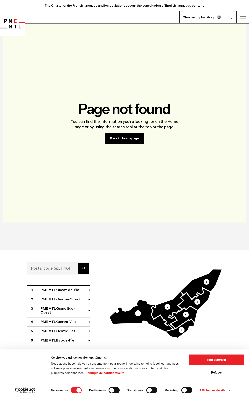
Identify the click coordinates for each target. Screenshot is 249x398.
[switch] (114, 390)
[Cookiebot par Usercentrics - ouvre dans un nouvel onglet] (25, 390)
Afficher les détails (212, 390)
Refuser (216, 372)
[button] (141, 316)
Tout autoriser (216, 359)
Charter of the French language (74, 5)
